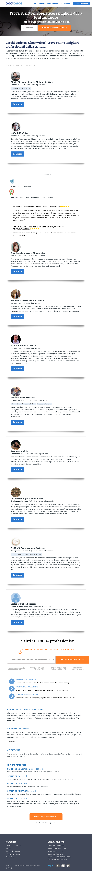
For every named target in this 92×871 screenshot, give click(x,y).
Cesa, (70, 754)
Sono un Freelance (54, 3)
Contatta (17, 104)
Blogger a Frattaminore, (36, 718)
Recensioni (10, 857)
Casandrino (15, 400)
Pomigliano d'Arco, (14, 737)
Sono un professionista (57, 848)
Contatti (18, 845)
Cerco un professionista (57, 845)
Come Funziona (39, 3)
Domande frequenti (55, 851)
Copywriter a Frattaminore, (17, 718)
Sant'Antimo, (63, 754)
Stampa (8, 848)
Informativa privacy (13, 854)
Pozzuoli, (30, 737)
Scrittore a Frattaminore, (27, 715)
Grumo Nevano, (30, 754)
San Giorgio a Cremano (48, 737)
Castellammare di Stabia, (73, 732)
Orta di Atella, (12, 754)
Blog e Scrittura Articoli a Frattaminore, (21, 713)
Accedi (67, 3)
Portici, (24, 737)
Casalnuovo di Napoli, (49, 732)
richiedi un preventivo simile (46, 816)
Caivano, (37, 732)
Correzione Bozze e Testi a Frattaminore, (60, 718)
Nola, (80, 735)
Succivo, (21, 754)
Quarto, (37, 737)
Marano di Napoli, (38, 735)
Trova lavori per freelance (57, 859)
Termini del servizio (13, 851)
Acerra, (10, 732)
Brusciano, (30, 732)
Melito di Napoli (19, 756)
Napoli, (75, 735)
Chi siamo (9, 845)
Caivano (14, 256)
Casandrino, (53, 754)
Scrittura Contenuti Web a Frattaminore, (51, 713)
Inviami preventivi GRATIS (72, 659)
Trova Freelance (81, 3)
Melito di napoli (17, 606)
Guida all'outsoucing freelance (59, 857)
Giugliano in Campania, (23, 735)
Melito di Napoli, (51, 735)
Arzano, (23, 732)
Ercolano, (11, 735)
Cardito (14, 85)
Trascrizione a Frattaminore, (73, 715)
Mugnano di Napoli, (64, 735)
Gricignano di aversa (19, 501)
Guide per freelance (55, 854)
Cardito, (39, 754)
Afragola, (16, 732)
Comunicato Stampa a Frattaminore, (49, 715)
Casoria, (60, 732)
